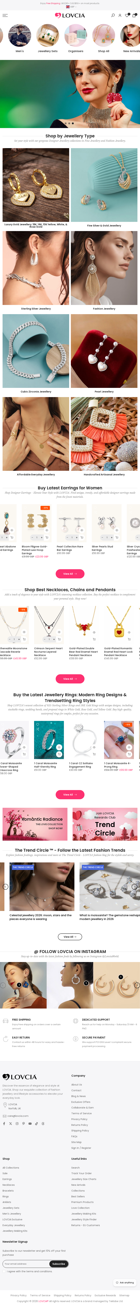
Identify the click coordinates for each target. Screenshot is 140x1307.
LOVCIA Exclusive (12, 1219)
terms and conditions (39, 1271)
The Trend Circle (16, 867)
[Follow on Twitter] (10, 1124)
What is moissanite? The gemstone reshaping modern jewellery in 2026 (104, 917)
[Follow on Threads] (43, 1124)
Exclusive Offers (80, 1102)
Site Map (76, 1142)
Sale (5, 1173)
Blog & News (78, 1096)
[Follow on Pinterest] (23, 1124)
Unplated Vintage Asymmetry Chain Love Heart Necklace (54, 652)
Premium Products (82, 1202)
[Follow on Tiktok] (36, 1124)
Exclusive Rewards (105, 1295)
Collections (78, 1190)
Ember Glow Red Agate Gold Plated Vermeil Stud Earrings (88, 550)
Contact (76, 1090)
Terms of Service (81, 1113)
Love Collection (80, 1208)
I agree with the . (29, 1271)
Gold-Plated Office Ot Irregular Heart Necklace (18, 652)
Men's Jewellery (12, 1213)
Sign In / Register (81, 1148)
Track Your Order (81, 1173)
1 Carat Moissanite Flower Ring (121, 764)
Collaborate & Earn (82, 1107)
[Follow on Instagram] (17, 1124)
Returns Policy (79, 1125)
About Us (76, 1084)
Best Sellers (78, 1196)
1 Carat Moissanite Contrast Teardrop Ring (54, 764)
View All (68, 574)
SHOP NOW (15, 107)
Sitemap (124, 1295)
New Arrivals (78, 1185)
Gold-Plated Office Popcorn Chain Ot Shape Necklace (87, 652)
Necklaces (9, 1185)
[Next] (134, 887)
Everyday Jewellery (14, 1225)
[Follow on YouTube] (30, 1124)
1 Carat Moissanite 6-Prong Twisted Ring (18, 764)
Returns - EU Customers (85, 1225)
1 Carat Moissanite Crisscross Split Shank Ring (88, 766)
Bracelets (8, 1190)
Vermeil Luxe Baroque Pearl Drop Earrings (52, 548)
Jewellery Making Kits (15, 1231)
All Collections (11, 1167)
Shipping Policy (80, 1130)
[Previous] (5, 887)
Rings (6, 1196)
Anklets (7, 1202)
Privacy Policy (79, 1119)
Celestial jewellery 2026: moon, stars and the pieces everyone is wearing (34, 917)
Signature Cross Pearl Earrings (122, 548)
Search (75, 1167)
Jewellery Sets (11, 1208)
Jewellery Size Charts (83, 1179)
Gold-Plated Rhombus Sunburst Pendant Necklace (124, 652)
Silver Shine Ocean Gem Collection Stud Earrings (19, 548)
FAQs (74, 1136)
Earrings (7, 1179)
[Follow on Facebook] (4, 1124)
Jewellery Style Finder (84, 1219)
